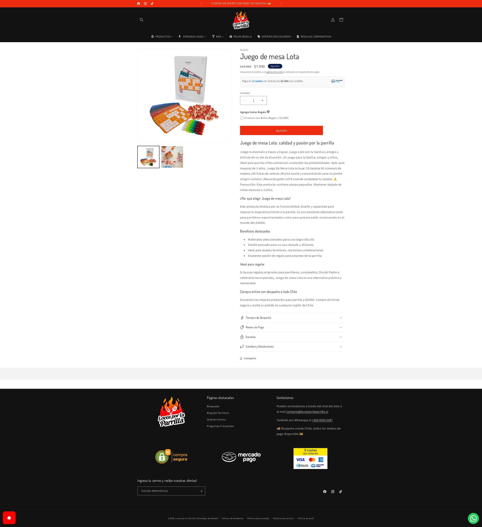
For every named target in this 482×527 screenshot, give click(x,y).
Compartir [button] (250, 358)
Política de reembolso (232, 518)
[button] (141, 20)
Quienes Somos (216, 419)
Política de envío (305, 518)
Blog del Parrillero (218, 413)
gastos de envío (275, 71)
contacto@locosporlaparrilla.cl (307, 412)
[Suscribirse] (201, 491)
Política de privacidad (258, 518)
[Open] (9, 517)
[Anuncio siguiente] (281, 3)
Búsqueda (213, 406)
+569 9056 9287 (322, 420)
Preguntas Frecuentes (220, 426)
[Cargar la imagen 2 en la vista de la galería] (172, 157)
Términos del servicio (283, 518)
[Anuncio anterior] (201, 3)
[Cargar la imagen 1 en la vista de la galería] (148, 157)
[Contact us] (473, 518)
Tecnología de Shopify (207, 518)
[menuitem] (162, 36)
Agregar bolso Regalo (253, 112)
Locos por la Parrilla (185, 518)
